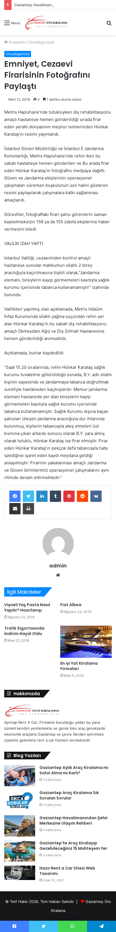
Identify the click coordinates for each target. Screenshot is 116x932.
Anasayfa (16, 42)
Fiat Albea (70, 605)
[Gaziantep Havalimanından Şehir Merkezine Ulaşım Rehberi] (19, 825)
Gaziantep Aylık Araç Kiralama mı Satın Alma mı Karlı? (73, 770)
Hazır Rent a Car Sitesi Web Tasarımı (67, 871)
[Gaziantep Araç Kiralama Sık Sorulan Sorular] (19, 800)
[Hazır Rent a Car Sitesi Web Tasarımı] (19, 873)
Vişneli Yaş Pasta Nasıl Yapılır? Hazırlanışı (27, 607)
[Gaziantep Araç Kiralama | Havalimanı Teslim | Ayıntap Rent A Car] (46, 22)
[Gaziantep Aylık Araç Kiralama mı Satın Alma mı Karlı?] (19, 775)
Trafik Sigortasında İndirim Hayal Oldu (24, 630)
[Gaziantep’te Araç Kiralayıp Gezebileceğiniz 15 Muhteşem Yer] (19, 851)
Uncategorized (41, 42)
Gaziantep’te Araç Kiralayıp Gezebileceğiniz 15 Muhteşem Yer (73, 845)
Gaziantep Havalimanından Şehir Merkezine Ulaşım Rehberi (73, 820)
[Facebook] (15, 496)
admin (58, 565)
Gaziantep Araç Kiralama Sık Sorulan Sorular (69, 795)
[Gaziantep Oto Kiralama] (32, 716)
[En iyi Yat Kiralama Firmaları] (86, 642)
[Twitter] (28, 496)
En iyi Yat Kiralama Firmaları (79, 665)
